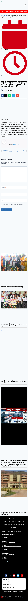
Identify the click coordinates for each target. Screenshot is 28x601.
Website (4, 201)
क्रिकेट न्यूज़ (10, 524)
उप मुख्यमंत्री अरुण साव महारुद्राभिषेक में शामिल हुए (12, 286)
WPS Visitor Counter (12, 589)
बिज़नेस (11, 527)
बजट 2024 (17, 11)
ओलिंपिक (25, 11)
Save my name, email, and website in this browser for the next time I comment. (13, 205)
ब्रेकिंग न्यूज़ (12, 11)
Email (4, 194)
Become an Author (18, 531)
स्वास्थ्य (5, 15)
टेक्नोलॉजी (18, 524)
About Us (4, 531)
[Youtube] (14, 575)
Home (2, 11)
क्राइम (14, 524)
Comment (5, 168)
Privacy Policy (5, 534)
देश (4, 11)
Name (4, 187)
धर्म (23, 524)
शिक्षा (17, 527)
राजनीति (21, 11)
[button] (2, 95)
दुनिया (7, 11)
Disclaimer (12, 534)
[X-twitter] (10, 575)
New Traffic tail (21, 597)
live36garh (16, 145)
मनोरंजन (14, 527)
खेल (21, 524)
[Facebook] (6, 575)
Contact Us (10, 531)
